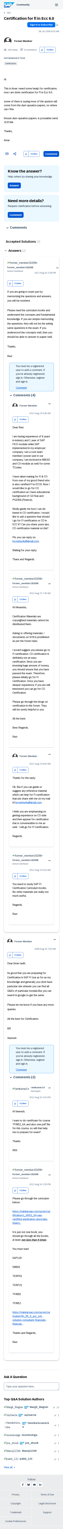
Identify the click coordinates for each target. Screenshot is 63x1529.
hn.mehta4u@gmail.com (25, 541)
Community (23, 4)
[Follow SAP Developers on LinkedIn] (40, 1484)
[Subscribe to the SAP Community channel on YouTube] (34, 1484)
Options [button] (57, 25)
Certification (10, 63)
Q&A (9, 13)
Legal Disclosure (47, 1503)
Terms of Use (47, 1494)
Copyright (16, 1503)
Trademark (15, 1512)
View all (8, 1467)
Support (47, 1512)
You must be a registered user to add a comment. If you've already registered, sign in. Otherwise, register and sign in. (30, 374)
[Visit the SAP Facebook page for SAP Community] (22, 1484)
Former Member (23, 41)
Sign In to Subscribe (41, 24)
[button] (42, 50)
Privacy (15, 1494)
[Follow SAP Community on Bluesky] (28, 1484)
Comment (51, 154)
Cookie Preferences (15, 1521)
